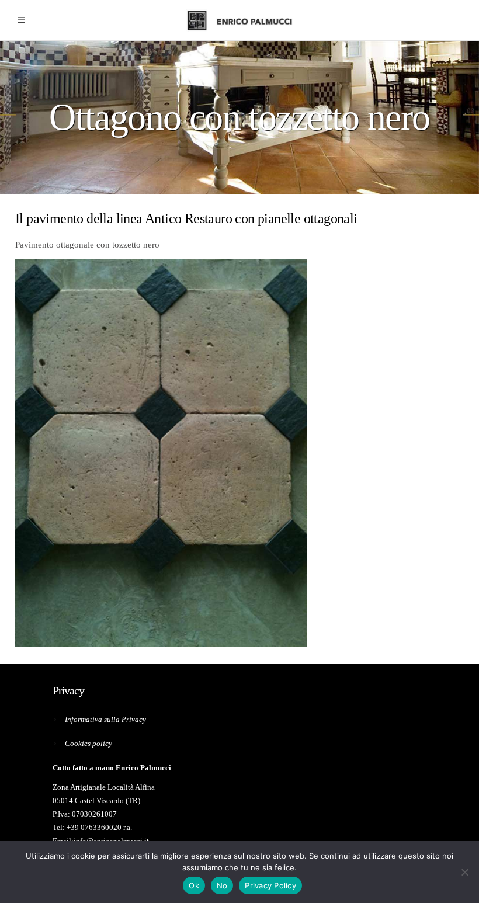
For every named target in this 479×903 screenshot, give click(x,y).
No (222, 885)
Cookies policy (88, 743)
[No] (464, 872)
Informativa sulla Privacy (105, 719)
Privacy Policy (270, 885)
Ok (194, 885)
